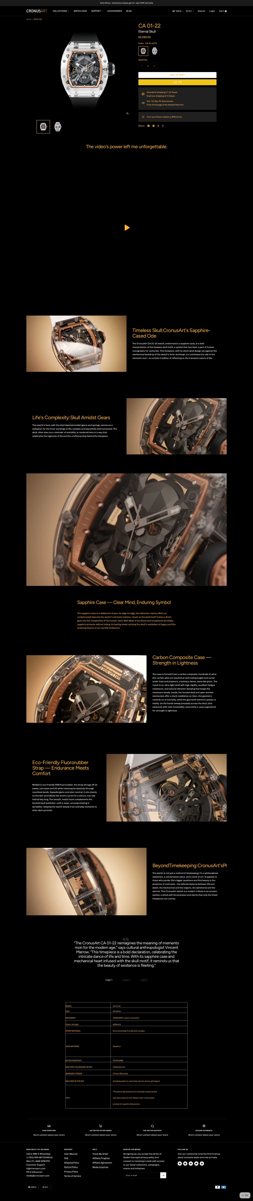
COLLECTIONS (60, 11)
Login (212, 11)
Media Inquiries (100, 1167)
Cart (222, 11)
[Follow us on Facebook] (180, 1163)
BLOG (129, 11)
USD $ (178, 11)
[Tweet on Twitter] (158, 126)
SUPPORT (96, 11)
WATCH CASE (80, 11)
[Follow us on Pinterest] (191, 1163)
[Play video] (126, 228)
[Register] (163, 1175)
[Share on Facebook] (148, 126)
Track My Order (100, 1154)
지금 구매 (177, 82)
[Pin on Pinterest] (153, 126)
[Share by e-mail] (163, 126)
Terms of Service (72, 1176)
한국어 (189, 11)
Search (201, 11)
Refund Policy (71, 1167)
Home (28, 19)
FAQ (66, 1158)
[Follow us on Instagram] (185, 1163)
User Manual (70, 1154)
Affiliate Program (101, 1158)
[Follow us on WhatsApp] (202, 1163)
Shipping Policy (71, 1162)
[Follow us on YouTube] (196, 1163)
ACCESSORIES (114, 11)
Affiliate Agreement (102, 1162)
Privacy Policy (71, 1171)
